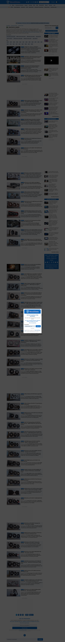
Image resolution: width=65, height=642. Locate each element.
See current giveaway (32, 322)
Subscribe (38, 326)
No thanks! (32, 328)
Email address (26, 324)
